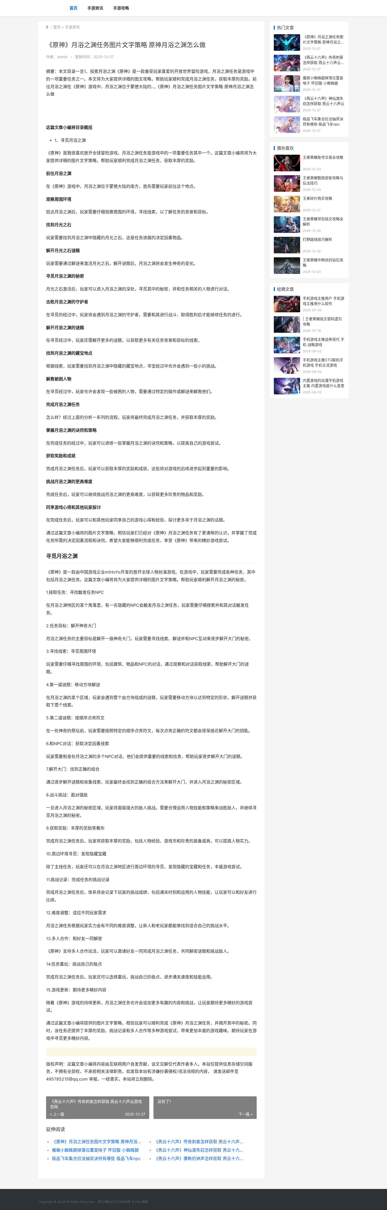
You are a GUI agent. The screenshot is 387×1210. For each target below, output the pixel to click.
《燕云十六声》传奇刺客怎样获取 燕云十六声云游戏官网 (200, 1141)
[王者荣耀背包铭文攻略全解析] (287, 219)
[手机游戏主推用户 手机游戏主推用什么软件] (287, 299)
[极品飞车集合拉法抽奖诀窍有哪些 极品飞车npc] (287, 119)
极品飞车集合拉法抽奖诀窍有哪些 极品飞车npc (96, 1158)
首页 (73, 8)
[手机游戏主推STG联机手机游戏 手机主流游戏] (287, 360)
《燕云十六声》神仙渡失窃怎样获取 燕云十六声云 (200, 1150)
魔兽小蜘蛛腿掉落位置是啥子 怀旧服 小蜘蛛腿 (95, 1150)
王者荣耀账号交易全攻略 (323, 157)
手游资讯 (95, 8)
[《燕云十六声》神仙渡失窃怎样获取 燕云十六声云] (287, 99)
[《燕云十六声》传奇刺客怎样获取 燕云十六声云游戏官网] (287, 58)
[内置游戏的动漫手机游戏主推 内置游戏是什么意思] (287, 381)
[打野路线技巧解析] (287, 240)
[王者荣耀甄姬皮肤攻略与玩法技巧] (287, 178)
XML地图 (141, 1202)
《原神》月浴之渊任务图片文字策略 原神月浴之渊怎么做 (98, 1141)
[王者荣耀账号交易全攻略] (287, 158)
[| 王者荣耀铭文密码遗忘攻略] (287, 319)
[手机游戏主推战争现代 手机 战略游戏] (287, 340)
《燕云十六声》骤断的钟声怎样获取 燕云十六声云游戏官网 (200, 1158)
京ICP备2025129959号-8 (115, 1202)
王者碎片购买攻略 (317, 198)
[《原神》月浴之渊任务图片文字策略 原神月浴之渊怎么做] (287, 37)
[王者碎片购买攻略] (287, 199)
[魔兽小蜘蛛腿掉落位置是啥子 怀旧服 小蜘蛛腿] (287, 78)
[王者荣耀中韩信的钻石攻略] (287, 260)
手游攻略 (121, 8)
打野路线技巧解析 (317, 239)
